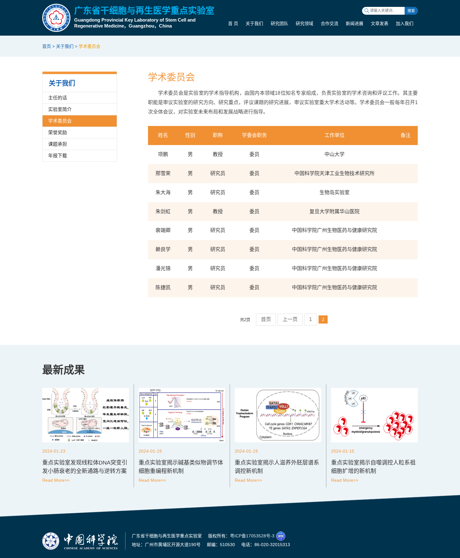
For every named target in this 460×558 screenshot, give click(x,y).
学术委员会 (89, 46)
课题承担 (57, 144)
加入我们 (404, 23)
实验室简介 (60, 109)
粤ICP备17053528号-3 (252, 535)
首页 (46, 46)
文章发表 (379, 23)
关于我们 (254, 23)
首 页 (233, 23)
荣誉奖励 (57, 132)
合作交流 (329, 23)
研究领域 (304, 23)
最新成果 (63, 370)
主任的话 (57, 97)
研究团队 (279, 23)
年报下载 (57, 155)
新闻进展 (354, 23)
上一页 (290, 319)
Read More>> (55, 480)
